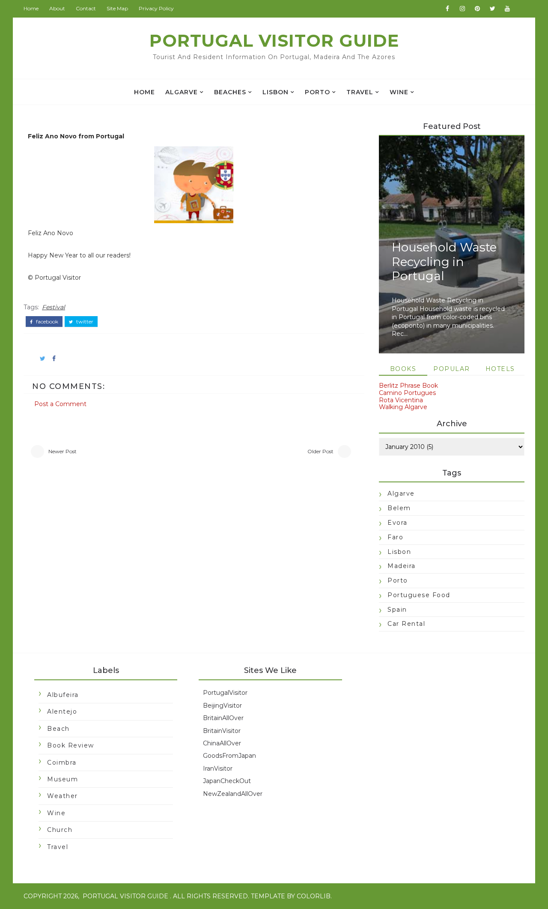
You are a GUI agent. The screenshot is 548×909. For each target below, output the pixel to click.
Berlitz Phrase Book (408, 385)
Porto (317, 92)
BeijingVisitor (222, 705)
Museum (62, 779)
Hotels (500, 369)
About (57, 8)
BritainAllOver (223, 718)
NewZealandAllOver (232, 794)
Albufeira (63, 695)
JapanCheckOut (227, 781)
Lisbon (275, 92)
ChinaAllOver (222, 743)
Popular (451, 369)
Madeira (401, 566)
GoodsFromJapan (229, 755)
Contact (86, 8)
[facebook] (447, 8)
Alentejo (62, 711)
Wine (399, 92)
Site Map (117, 8)
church (59, 830)
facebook (46, 322)
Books (403, 369)
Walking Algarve (403, 407)
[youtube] (507, 8)
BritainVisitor (222, 731)
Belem (399, 508)
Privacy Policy (156, 8)
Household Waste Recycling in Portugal (444, 261)
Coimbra (62, 762)
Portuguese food (418, 595)
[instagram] (462, 8)
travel (359, 92)
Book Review (70, 745)
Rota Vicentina (401, 400)
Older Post (320, 451)
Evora (397, 522)
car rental (406, 624)
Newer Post (62, 451)
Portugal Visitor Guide (274, 40)
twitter (84, 322)
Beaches (230, 92)
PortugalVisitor (225, 693)
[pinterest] (477, 8)
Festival (53, 307)
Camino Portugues (407, 393)
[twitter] (492, 8)
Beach (58, 729)
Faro (395, 537)
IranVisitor (217, 768)
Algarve (181, 92)
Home (31, 8)
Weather (62, 796)
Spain (397, 609)
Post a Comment (60, 404)
